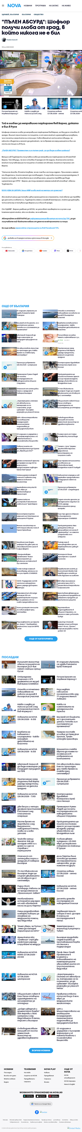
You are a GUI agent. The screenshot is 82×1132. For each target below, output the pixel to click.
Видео (6, 1082)
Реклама (5, 1119)
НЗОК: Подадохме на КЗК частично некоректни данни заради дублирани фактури (27, 584)
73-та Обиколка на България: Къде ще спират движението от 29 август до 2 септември (69, 392)
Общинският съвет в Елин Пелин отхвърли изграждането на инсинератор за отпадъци (69, 404)
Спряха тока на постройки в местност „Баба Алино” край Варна (27, 501)
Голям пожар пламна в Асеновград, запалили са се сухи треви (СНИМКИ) (27, 571)
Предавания (49, 1075)
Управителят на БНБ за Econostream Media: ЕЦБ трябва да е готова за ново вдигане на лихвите (68, 572)
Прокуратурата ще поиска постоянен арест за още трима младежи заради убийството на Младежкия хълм (68, 378)
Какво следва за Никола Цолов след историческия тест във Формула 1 (28, 708)
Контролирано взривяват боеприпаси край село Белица (69, 365)
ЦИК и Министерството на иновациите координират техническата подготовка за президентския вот (27, 423)
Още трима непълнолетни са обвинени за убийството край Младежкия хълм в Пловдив (69, 464)
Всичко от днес (10, 1075)
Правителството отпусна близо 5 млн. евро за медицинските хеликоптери (68, 998)
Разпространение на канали (31, 1119)
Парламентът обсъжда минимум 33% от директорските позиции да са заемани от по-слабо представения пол (27, 597)
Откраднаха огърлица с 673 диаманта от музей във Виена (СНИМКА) (28, 680)
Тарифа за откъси (46, 1119)
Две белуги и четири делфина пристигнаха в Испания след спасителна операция (29, 811)
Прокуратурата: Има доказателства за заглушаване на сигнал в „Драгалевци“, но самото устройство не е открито (68, 531)
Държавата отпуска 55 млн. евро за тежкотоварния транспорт (27, 490)
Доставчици (56, 1119)
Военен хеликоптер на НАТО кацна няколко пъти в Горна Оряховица (28, 528)
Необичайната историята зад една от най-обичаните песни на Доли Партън (29, 902)
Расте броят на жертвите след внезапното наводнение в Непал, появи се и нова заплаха (28, 827)
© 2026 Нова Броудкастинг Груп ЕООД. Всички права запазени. (19, 1128)
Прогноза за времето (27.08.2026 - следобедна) (68, 488)
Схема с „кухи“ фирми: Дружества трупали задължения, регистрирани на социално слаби (67, 450)
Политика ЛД (24, 1122)
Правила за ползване (36, 1122)
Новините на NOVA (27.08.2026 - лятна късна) (66, 888)
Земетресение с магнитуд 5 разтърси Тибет (68, 928)
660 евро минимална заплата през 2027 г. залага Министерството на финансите (68, 584)
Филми (46, 1082)
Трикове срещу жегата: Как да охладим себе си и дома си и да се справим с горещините (27, 845)
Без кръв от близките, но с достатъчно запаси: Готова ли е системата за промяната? (28, 326)
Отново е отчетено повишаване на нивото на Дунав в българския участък (69, 314)
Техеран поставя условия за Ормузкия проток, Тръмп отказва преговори (68, 735)
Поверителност (14, 1122)
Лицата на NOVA (30, 1075)
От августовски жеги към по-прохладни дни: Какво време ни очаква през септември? (28, 351)
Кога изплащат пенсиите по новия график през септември (27, 610)
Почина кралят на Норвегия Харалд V (67, 678)
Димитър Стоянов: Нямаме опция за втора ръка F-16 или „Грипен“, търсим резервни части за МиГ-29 (68, 626)
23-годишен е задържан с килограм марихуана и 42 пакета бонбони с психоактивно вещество (27, 437)
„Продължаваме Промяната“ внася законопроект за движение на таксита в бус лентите (27, 558)
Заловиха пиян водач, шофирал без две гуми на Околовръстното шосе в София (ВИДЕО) (27, 545)
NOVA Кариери (69, 1081)
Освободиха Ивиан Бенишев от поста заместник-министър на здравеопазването (68, 420)
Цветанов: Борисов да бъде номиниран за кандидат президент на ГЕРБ (27, 338)
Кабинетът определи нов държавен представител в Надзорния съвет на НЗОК (68, 478)
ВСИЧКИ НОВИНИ (41, 1050)
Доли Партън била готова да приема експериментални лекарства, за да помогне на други (66, 861)
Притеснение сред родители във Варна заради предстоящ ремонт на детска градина (66, 352)
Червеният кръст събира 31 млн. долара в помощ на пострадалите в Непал (68, 916)
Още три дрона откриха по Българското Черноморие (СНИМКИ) (68, 516)
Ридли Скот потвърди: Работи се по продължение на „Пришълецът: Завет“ (28, 889)
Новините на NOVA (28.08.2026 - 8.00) (27, 750)
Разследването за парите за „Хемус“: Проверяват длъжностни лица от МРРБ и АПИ (28, 625)
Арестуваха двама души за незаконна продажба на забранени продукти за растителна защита (69, 596)
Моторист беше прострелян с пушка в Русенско (67, 556)
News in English (69, 1084)
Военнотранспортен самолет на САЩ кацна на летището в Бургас (28, 516)
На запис (54, 5)
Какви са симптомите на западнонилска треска (65, 708)
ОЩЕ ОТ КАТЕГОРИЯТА (41, 638)
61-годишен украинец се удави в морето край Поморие (27, 313)
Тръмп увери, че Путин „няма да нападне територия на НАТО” (29, 928)
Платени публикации (65, 1122)
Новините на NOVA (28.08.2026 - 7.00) (27, 795)
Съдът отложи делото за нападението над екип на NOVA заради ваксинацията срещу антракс (68, 503)
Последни (8, 1072)
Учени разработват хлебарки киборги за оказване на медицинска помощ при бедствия (28, 916)
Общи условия (74, 1119)
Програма (40, 5)
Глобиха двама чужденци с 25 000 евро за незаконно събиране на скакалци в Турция (68, 843)
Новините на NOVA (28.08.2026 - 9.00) (27, 718)
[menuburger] (3, 5)
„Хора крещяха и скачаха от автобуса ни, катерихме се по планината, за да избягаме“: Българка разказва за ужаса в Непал (28, 406)
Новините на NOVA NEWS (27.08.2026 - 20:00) (27, 954)
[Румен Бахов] (4, 40)
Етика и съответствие (50, 1122)
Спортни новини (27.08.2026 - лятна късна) (66, 873)
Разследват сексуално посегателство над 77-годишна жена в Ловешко (67, 694)
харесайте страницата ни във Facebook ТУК (37, 228)
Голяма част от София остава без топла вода (68, 435)
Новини (28, 5)
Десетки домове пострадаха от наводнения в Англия (67, 900)
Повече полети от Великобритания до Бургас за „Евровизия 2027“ (28, 448)
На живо (66, 5)
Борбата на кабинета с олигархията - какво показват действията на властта (68, 326)
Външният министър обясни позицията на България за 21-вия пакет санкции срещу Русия (29, 666)
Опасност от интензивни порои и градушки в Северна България (28, 391)
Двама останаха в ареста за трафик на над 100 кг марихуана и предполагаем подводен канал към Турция (28, 465)
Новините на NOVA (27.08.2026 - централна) (27, 976)
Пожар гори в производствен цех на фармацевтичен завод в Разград (68, 545)
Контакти (65, 1119)
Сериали (47, 1079)
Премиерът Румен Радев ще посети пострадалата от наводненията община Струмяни (27, 378)
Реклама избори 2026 (16, 1119)
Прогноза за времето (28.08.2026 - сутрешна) (27, 364)
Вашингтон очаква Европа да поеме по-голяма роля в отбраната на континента (67, 754)
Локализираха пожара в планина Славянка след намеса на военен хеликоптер (27, 478)
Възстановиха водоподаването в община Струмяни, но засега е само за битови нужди (68, 612)
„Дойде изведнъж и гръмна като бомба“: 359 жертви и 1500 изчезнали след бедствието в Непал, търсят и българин (28, 1015)
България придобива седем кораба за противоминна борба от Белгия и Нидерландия (68, 942)
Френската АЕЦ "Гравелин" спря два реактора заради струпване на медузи (28, 940)
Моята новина (9, 1079)
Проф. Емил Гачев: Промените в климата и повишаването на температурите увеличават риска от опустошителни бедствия (68, 960)
